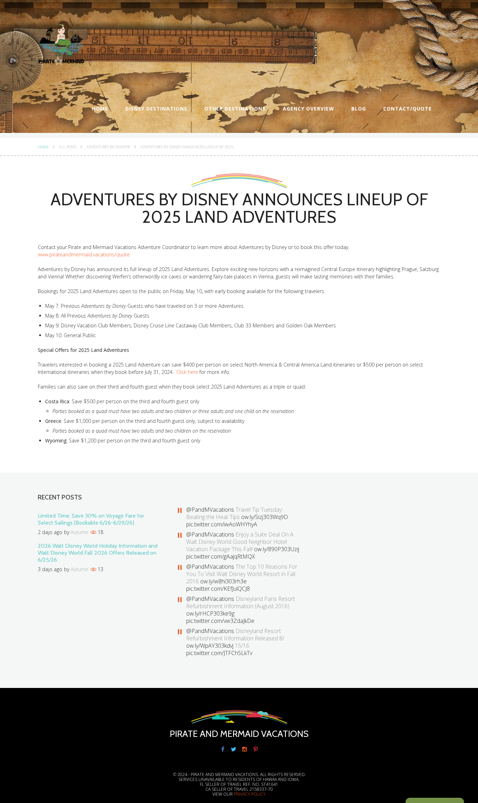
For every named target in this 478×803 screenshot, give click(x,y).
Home (100, 108)
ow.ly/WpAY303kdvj (209, 645)
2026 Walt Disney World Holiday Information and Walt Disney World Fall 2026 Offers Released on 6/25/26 (97, 552)
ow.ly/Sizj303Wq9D (264, 517)
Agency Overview (308, 108)
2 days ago (50, 532)
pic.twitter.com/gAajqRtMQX (220, 556)
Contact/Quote (407, 108)
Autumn (79, 532)
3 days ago (50, 569)
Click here (187, 372)
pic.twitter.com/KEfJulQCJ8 (218, 588)
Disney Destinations (156, 108)
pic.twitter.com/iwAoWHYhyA (221, 524)
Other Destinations (235, 108)
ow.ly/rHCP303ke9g (210, 613)
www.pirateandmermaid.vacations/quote (84, 254)
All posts (67, 146)
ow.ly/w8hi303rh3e (223, 581)
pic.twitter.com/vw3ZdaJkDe (220, 621)
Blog (358, 108)
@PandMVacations (210, 509)
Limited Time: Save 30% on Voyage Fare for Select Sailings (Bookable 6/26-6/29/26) (91, 519)
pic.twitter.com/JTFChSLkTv (219, 653)
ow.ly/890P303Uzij (276, 549)
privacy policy (250, 794)
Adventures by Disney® (108, 146)
